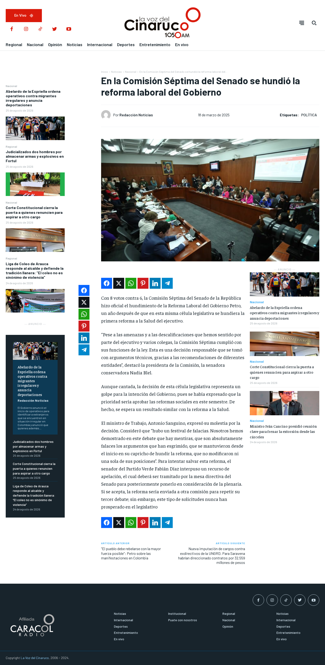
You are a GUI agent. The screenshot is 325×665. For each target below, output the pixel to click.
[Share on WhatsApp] (130, 283)
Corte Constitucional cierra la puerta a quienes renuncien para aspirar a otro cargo (34, 212)
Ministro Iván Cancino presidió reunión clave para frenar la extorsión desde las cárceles (283, 431)
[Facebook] (12, 29)
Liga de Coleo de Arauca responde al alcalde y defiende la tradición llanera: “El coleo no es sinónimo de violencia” (35, 270)
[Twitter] (54, 29)
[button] (314, 23)
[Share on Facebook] (106, 283)
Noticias (116, 71)
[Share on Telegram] (167, 283)
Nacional (11, 86)
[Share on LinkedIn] (155, 283)
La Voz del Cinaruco (35, 658)
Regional (11, 146)
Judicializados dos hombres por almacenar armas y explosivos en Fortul (35, 156)
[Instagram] (26, 29)
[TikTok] (40, 29)
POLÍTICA (309, 114)
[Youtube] (69, 29)
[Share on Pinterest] (143, 283)
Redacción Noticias (33, 400)
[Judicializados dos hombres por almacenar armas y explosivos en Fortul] (35, 184)
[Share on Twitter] (118, 283)
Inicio (104, 71)
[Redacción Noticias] (107, 115)
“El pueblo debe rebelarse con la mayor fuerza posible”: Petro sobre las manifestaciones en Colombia (131, 553)
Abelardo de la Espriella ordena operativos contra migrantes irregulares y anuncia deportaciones (33, 98)
